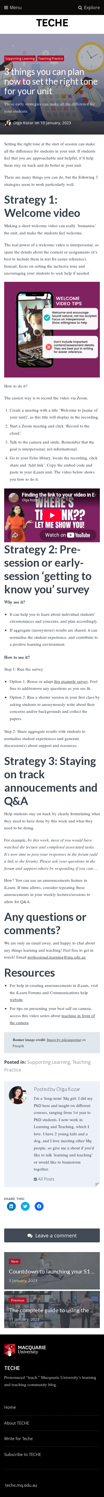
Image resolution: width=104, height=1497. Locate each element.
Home (10, 1407)
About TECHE (16, 1423)
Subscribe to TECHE (22, 1454)
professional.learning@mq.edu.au (56, 957)
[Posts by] (8, 123)
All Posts (45, 1179)
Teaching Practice (50, 58)
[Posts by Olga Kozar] (18, 1096)
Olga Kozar (24, 123)
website (16, 999)
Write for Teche (18, 1438)
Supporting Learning (20, 58)
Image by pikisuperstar (64, 1039)
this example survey (71, 681)
